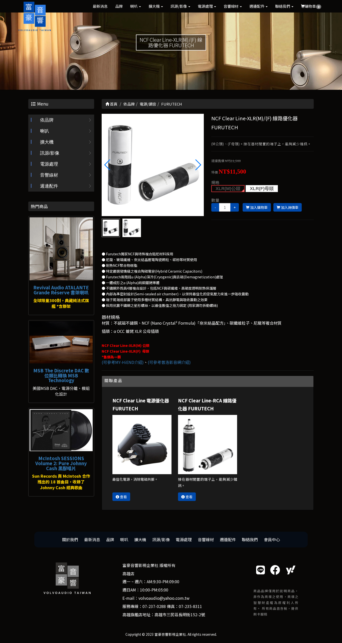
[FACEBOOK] (275, 569)
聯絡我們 (283, 6)
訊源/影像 (179, 6)
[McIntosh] (61, 430)
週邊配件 (257, 6)
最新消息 (100, 6)
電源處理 (206, 6)
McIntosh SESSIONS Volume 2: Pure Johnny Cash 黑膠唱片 (61, 463)
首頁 (113, 104)
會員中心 (272, 539)
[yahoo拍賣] (291, 569)
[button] (198, 164)
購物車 (312, 6)
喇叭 (134, 6)
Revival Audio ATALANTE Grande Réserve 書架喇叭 (61, 290)
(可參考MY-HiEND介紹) (123, 362)
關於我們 (70, 539)
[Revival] (61, 249)
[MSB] (61, 342)
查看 (123, 496)
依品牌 (47, 120)
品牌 (119, 6)
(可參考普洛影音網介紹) (169, 362)
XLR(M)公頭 (228, 188)
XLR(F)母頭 (262, 188)
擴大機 (154, 6)
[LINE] (260, 569)
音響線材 (231, 6)
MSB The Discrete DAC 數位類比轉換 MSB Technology (61, 375)
